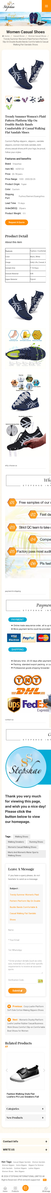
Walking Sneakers (16, 842)
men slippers (20, 1171)
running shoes (36, 842)
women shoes (7, 1171)
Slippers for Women (36, 1165)
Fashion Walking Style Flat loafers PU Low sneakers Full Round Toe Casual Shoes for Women (23, 1095)
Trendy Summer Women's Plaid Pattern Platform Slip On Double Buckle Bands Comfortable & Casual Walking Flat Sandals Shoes (25, 907)
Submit (16, 990)
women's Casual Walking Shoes (22, 847)
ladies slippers (34, 1168)
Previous (7, 1070)
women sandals (38, 1162)
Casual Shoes (19, 36)
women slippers (8, 1165)
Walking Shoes (21, 837)
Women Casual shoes (37, 36)
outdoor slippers (20, 1168)
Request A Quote (17, 222)
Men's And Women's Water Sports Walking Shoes (23, 854)
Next (44, 1070)
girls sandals (7, 1168)
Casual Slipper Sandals (22, 1162)
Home (7, 36)
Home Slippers (21, 1165)
